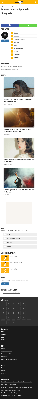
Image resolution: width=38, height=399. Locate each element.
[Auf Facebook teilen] (10, 25)
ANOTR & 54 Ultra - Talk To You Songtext (11, 395)
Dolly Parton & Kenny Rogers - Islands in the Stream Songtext (16, 387)
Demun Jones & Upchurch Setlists (11, 293)
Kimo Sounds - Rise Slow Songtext (9, 393)
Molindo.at (4, 370)
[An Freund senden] (28, 25)
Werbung (3, 334)
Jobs (2, 337)
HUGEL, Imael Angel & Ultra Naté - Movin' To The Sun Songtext (16, 382)
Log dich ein (4, 66)
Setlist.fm (3, 373)
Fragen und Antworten (6, 351)
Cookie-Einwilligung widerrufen (9, 359)
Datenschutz (4, 353)
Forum (3, 348)
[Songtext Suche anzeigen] (35, 2)
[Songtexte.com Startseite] (19, 2)
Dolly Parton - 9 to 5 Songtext (8, 384)
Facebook (3, 367)
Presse (3, 331)
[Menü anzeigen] (2, 2)
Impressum (4, 356)
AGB (10, 353)
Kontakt (3, 339)
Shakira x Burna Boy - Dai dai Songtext (10, 390)
